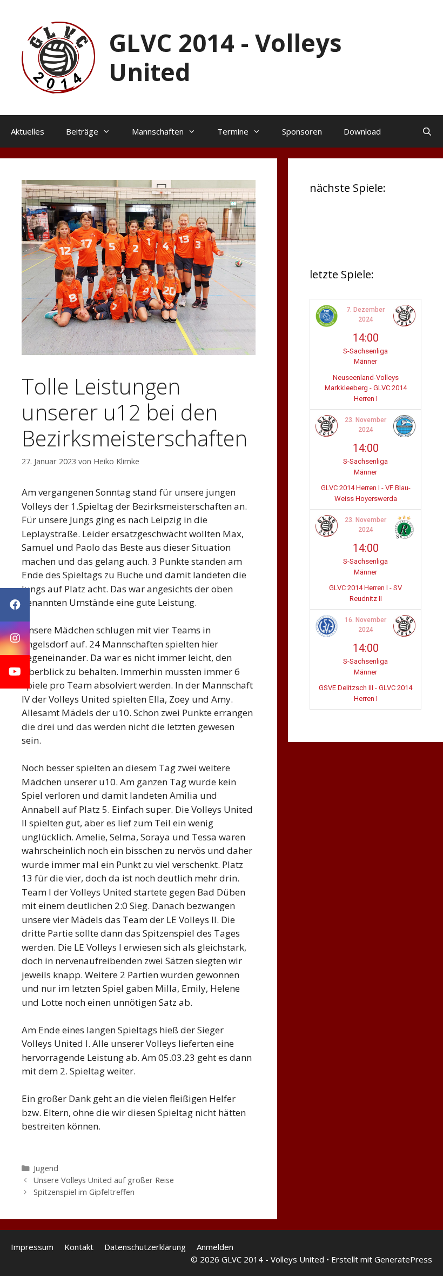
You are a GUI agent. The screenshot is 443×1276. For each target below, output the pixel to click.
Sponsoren (302, 131)
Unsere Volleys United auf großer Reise (103, 1180)
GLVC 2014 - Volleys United (225, 57)
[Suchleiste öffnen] (427, 131)
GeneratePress (403, 1259)
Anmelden (215, 1246)
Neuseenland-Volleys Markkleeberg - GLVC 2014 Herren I (366, 388)
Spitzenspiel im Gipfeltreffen (84, 1192)
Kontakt (78, 1246)
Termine (233, 131)
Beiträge (82, 131)
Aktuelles (27, 131)
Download (362, 131)
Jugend (45, 1168)
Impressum (32, 1246)
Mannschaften (158, 131)
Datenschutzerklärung (145, 1246)
